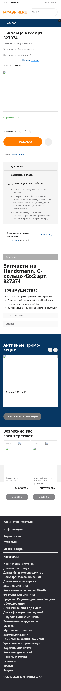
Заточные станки (15, 634)
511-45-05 (11, 2)
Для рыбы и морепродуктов (23, 572)
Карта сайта (12, 536)
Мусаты (8, 626)
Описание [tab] (10, 256)
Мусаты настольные (17, 630)
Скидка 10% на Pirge (18, 392)
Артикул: (8, 65)
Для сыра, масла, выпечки (22, 577)
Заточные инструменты (20, 621)
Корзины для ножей (17, 648)
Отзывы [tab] (9, 323)
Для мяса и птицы (16, 568)
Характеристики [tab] (14, 315)
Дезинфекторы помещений (23, 612)
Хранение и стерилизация (22, 643)
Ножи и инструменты (19, 564)
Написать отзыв (30, 59)
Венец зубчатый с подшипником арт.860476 (42, 481)
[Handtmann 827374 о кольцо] (30, 90)
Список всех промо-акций (22, 416)
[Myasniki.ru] (15, 12)
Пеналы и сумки (15, 657)
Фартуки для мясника (19, 595)
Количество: (10, 131)
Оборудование (14, 603)
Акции (8, 670)
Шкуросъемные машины (21, 617)
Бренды (8, 665)
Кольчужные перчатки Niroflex (25, 590)
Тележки (9, 661)
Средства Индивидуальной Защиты (29, 599)
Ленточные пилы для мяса (22, 608)
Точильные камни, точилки (23, 639)
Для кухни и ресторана (19, 581)
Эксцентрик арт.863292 (12, 479)
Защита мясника (15, 586)
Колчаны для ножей (17, 652)
